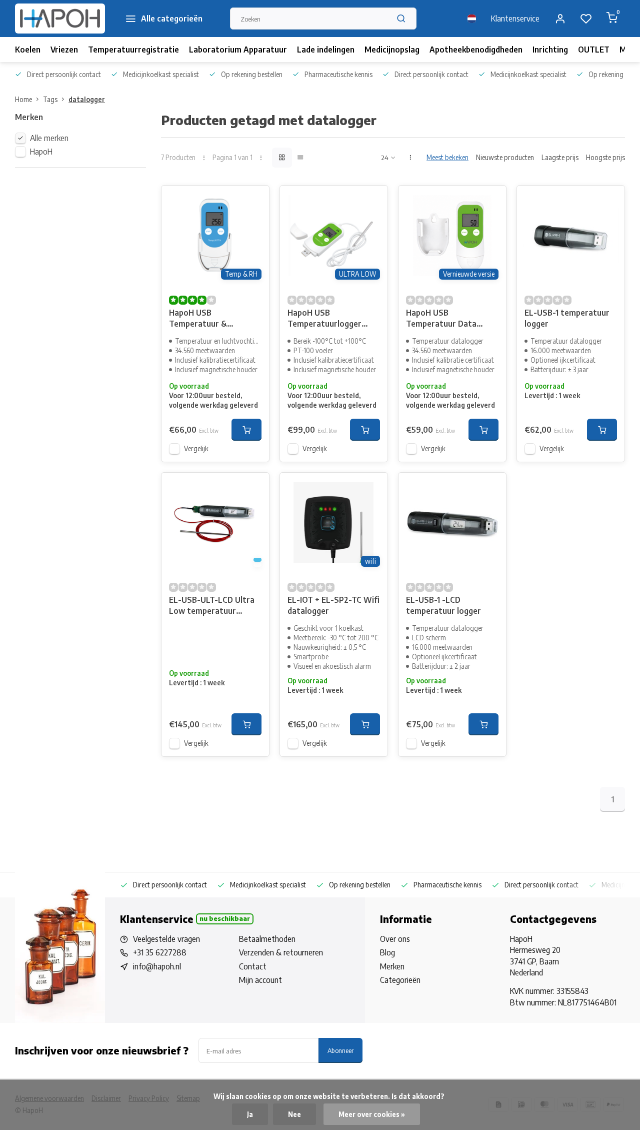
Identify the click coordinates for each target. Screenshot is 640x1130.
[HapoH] (60, 19)
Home (23, 99)
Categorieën (400, 980)
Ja (250, 1114)
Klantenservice (515, 19)
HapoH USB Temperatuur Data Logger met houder (442, 319)
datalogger (86, 99)
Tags (50, 99)
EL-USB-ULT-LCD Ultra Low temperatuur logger (211, 606)
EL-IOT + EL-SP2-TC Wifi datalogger (334, 605)
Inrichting (550, 50)
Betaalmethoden (267, 939)
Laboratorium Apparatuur (238, 50)
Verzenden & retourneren (281, 952)
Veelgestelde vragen (166, 939)
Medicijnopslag (392, 50)
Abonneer (341, 1050)
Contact (252, 966)
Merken (392, 966)
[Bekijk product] (247, 430)
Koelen (27, 50)
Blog (387, 952)
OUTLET (594, 50)
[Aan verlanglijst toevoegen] (254, 201)
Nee (294, 1114)
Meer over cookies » (371, 1114)
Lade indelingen (325, 50)
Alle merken (49, 138)
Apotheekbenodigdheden (476, 50)
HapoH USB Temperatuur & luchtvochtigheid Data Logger (210, 319)
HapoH (41, 152)
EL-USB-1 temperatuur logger (567, 318)
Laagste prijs (560, 157)
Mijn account (260, 980)
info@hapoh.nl (157, 966)
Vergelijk (196, 448)
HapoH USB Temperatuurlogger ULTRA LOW (325, 319)
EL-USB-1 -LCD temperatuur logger (443, 605)
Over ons (395, 939)
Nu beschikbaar (225, 918)
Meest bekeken (447, 157)
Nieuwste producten (505, 157)
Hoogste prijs (605, 157)
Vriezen (64, 50)
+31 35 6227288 (159, 952)
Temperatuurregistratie (133, 50)
